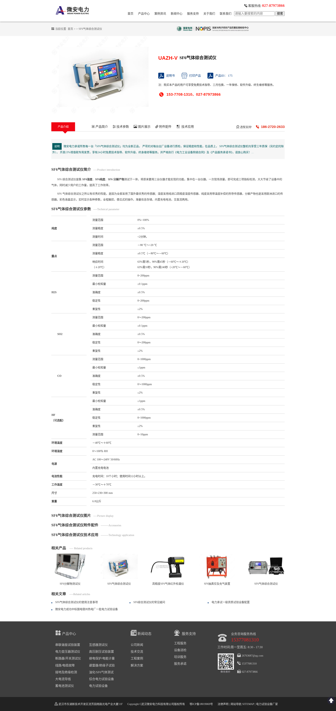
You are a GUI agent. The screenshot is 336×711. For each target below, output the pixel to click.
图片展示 (143, 127)
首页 (130, 13)
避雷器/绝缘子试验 (102, 665)
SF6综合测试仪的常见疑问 (149, 602)
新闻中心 (176, 13)
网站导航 (236, 704)
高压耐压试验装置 (101, 651)
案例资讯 (160, 13)
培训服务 (180, 657)
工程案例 (137, 658)
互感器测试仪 (98, 644)
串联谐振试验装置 (67, 644)
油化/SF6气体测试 (101, 672)
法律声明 (223, 704)
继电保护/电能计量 (102, 658)
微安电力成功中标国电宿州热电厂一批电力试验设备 (86, 609)
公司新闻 (137, 644)
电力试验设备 (98, 685)
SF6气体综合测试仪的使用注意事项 (76, 602)
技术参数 (122, 127)
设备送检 (180, 650)
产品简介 (101, 127)
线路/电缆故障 (65, 665)
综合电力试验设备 (101, 679)
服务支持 (193, 13)
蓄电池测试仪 (64, 685)
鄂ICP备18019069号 (201, 704)
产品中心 (144, 13)
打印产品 (195, 75)
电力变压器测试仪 (67, 651)
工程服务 (180, 643)
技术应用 (187, 127)
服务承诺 (180, 663)
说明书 (170, 75)
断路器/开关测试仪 (68, 658)
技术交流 (137, 651)
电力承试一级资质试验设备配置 (231, 602)
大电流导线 (63, 679)
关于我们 (209, 13)
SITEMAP (248, 704)
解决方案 (137, 665)
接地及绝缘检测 (66, 672)
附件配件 (165, 127)
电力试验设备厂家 (267, 704)
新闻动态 (144, 634)
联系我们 (225, 13)
